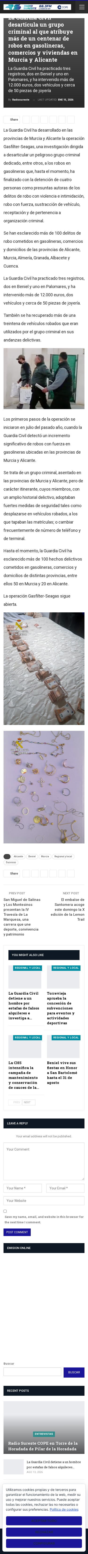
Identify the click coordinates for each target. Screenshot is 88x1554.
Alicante (18, 856)
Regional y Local (27, 967)
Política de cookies (64, 1509)
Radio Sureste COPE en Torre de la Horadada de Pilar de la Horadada (43, 1446)
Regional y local (63, 856)
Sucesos (11, 862)
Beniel (32, 856)
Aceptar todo (44, 1521)
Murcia (45, 856)
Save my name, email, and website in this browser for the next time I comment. (44, 1219)
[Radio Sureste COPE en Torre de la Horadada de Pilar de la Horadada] (44, 1427)
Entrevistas (44, 1434)
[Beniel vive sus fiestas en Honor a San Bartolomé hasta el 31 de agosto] (63, 1046)
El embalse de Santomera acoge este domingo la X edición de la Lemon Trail (67, 910)
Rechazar (44, 1532)
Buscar (9, 1363)
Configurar (44, 1543)
